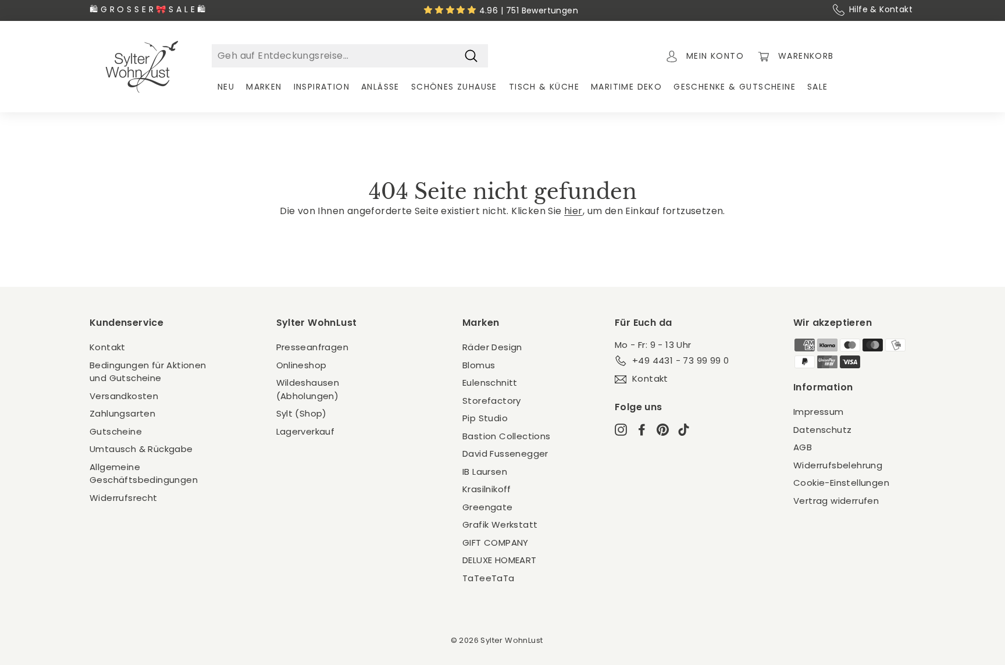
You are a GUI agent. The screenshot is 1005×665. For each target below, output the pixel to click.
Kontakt (108, 347)
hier (573, 211)
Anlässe (380, 87)
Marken (263, 87)
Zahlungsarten (122, 413)
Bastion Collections (506, 436)
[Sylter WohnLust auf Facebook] (642, 429)
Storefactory (491, 400)
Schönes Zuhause (454, 87)
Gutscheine (116, 431)
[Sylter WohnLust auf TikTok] (684, 429)
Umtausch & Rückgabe (141, 449)
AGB (802, 447)
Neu (226, 87)
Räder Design (492, 347)
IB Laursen (484, 471)
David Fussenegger (505, 453)
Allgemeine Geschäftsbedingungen (144, 473)
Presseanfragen (312, 347)
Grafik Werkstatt (499, 524)
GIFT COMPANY (495, 542)
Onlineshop (301, 365)
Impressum (818, 412)
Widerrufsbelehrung (837, 465)
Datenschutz (822, 430)
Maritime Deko (626, 87)
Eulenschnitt (490, 382)
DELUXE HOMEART (499, 560)
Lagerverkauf (305, 431)
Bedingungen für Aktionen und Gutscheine (148, 372)
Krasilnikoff (486, 489)
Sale (817, 87)
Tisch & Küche (544, 87)
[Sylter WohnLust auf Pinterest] (663, 429)
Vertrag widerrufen (836, 501)
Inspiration (322, 87)
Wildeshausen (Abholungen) (308, 389)
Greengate (487, 507)
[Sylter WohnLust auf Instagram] (621, 429)
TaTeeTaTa (488, 578)
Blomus (478, 365)
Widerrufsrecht (124, 498)
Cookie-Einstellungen (841, 482)
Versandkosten (124, 396)
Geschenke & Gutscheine (734, 87)
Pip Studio (485, 418)
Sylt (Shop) (301, 413)
